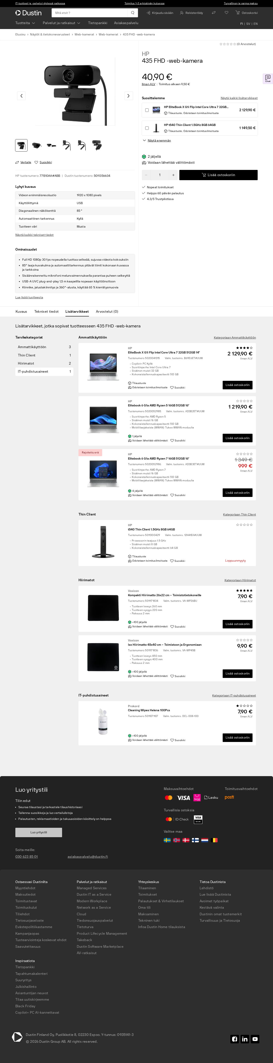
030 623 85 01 (26, 857)
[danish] (186, 841)
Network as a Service (94, 907)
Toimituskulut (26, 907)
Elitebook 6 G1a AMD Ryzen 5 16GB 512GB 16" (158, 403)
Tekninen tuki (149, 920)
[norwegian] (176, 841)
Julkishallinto (25, 987)
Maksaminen (148, 914)
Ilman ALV (148, 84)
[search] (132, 13)
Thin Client (87, 514)
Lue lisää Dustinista (215, 894)
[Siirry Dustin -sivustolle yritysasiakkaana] (29, 12)
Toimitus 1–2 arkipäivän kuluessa (144, 3)
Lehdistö (207, 888)
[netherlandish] (204, 841)
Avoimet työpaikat (214, 901)
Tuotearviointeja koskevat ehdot (41, 940)
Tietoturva (85, 927)
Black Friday (25, 1006)
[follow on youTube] (255, 1039)
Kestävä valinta (212, 907)
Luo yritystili (38, 832)
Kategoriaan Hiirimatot (240, 580)
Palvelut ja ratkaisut (59, 23)
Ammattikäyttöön (92, 337)
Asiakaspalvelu (126, 23)
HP (146, 54)
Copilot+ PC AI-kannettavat (37, 1012)
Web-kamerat (84, 34)
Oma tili (144, 907)
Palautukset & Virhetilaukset (161, 901)
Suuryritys (23, 980)
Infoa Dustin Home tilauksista (161, 927)
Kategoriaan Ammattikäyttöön (235, 337)
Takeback (84, 940)
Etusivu (20, 34)
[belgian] (214, 841)
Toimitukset (147, 894)
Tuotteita (22, 23)
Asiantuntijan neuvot (31, 993)
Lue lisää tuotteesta (29, 297)
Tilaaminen (147, 888)
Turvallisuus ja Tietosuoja (220, 920)
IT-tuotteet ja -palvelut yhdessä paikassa (40, 3)
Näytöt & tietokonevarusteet (50, 34)
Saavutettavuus (28, 947)
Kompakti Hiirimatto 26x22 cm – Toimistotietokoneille (164, 593)
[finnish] (195, 841)
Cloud (81, 914)
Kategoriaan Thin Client (239, 514)
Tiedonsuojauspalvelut (95, 920)
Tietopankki (97, 23)
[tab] (23, 312)
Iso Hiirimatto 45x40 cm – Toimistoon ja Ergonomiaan (165, 643)
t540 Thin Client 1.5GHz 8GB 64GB (151, 527)
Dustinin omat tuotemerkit (221, 914)
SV (248, 23)
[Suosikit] (226, 13)
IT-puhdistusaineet (93, 695)
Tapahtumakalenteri (31, 974)
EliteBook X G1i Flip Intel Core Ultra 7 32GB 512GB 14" (164, 350)
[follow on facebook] (234, 1039)
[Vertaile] (214, 13)
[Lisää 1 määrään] (173, 175)
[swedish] (167, 841)
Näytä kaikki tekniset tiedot (34, 235)
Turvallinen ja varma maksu (241, 3)
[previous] (21, 96)
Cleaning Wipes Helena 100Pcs (149, 708)
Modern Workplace (92, 901)
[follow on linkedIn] (245, 1039)
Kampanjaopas (27, 934)
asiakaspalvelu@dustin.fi (88, 857)
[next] (129, 96)
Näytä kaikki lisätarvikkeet (239, 98)
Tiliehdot (22, 914)
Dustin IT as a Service (94, 894)
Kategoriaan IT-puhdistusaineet (234, 695)
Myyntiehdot (25, 888)
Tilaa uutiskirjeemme (32, 999)
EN (256, 23)
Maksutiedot (25, 894)
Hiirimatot (86, 580)
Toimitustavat (26, 901)
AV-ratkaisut (87, 953)
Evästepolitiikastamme (33, 927)
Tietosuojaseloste (29, 920)
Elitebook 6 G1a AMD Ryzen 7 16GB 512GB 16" (158, 456)
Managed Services (92, 888)
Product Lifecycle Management (102, 934)
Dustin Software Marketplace (100, 947)
